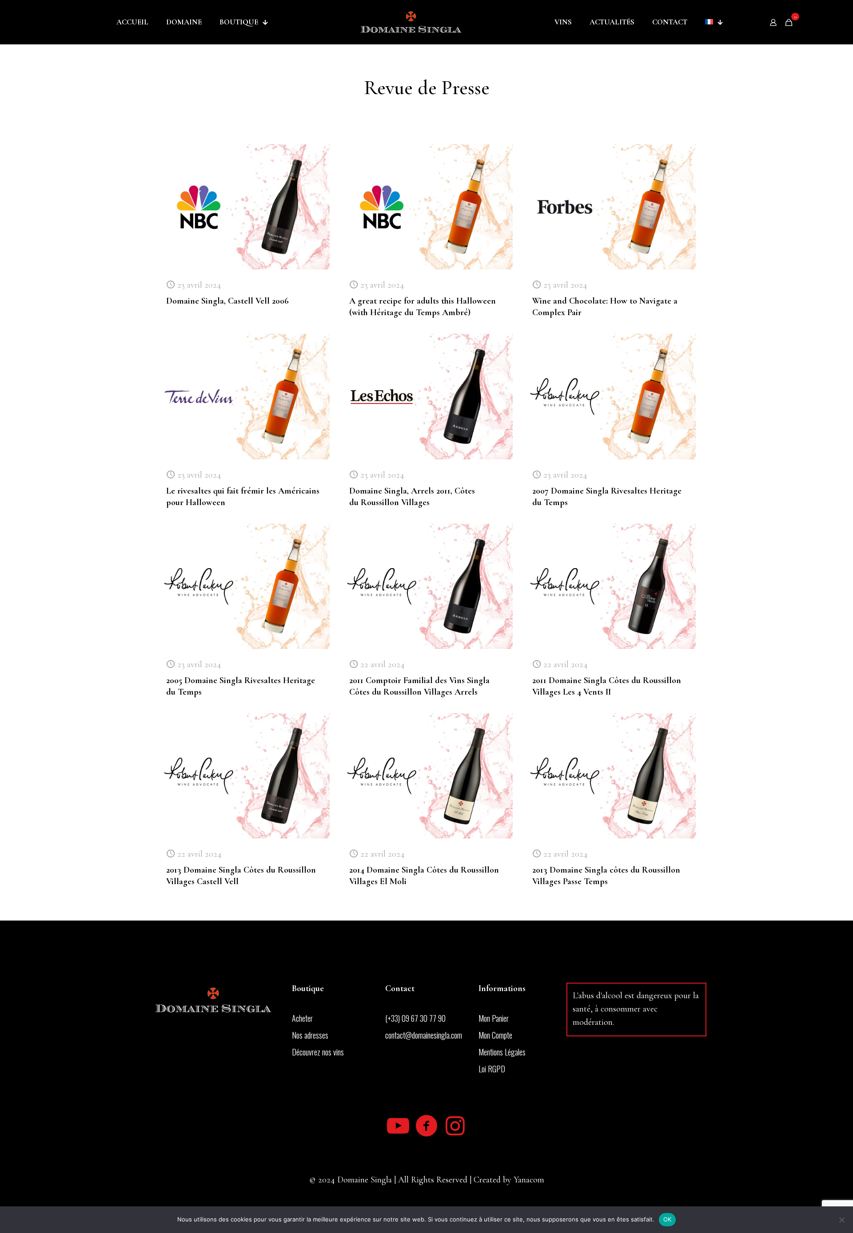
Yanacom (529, 1179)
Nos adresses (310, 1035)
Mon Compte (495, 1035)
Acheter (302, 1018)
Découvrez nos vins (318, 1052)
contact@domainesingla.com (423, 1035)
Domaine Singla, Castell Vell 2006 (227, 301)
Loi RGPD (491, 1069)
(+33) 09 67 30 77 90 (415, 1018)
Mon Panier (493, 1018)
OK (667, 1219)
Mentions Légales (502, 1052)
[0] (788, 22)
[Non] (841, 1219)
